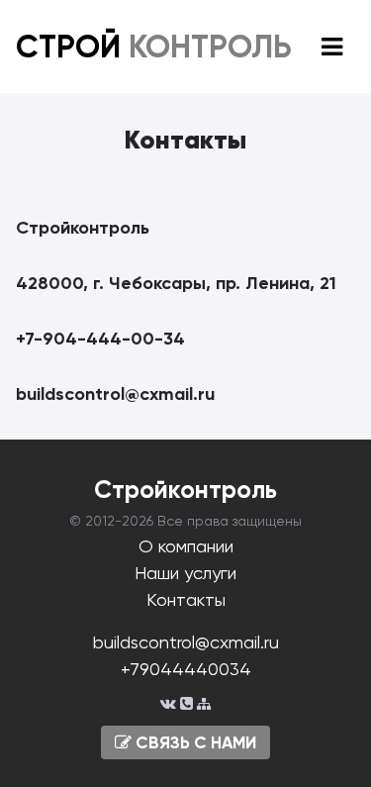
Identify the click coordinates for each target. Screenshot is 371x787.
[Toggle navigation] (332, 47)
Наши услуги (185, 572)
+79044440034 (186, 668)
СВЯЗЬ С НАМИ (194, 742)
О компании (186, 546)
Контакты (186, 599)
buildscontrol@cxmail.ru (186, 642)
